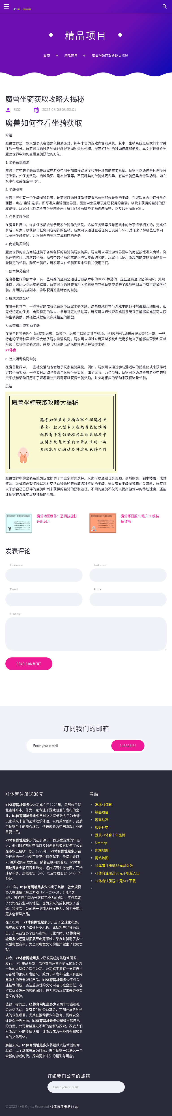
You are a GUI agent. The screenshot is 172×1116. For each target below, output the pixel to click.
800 (17, 109)
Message (15, 613)
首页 (47, 56)
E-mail (14, 589)
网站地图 (101, 850)
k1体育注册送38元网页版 (114, 865)
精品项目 (71, 56)
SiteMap (101, 843)
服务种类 (101, 827)
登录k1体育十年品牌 (110, 835)
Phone (97, 589)
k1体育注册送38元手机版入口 (117, 873)
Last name (100, 565)
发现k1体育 (103, 804)
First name (16, 565)
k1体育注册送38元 (64, 1106)
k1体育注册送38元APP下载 (115, 881)
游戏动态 (101, 820)
